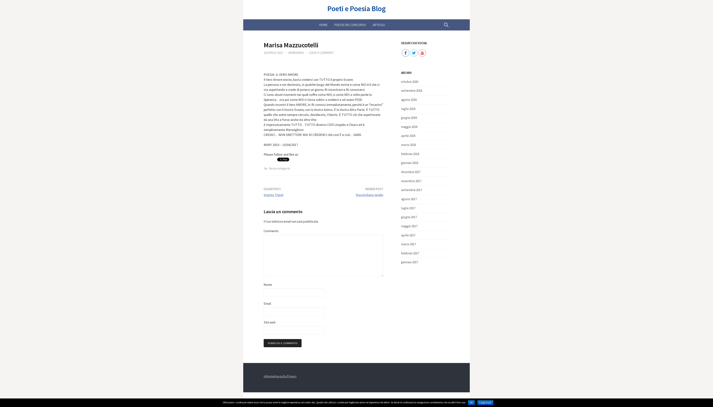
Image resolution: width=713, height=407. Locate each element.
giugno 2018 (409, 118)
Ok (471, 402)
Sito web (270, 322)
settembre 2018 (411, 91)
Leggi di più (485, 402)
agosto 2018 (409, 100)
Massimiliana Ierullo (369, 195)
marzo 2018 (408, 145)
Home (323, 25)
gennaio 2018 (409, 163)
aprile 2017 (408, 235)
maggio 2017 (409, 226)
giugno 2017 (409, 217)
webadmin (296, 53)
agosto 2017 (409, 199)
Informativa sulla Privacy (280, 376)
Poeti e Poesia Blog (356, 8)
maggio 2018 (409, 127)
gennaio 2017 (409, 262)
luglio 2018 (408, 109)
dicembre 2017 (411, 172)
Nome (268, 285)
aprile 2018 (408, 136)
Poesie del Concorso (350, 25)
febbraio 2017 (410, 253)
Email (267, 304)
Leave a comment (321, 53)
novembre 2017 (411, 181)
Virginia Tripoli (273, 195)
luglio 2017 (408, 208)
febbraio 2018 (410, 154)
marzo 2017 (408, 244)
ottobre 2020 (409, 82)
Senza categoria (279, 168)
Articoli (379, 25)
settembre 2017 (411, 190)
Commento (271, 231)
